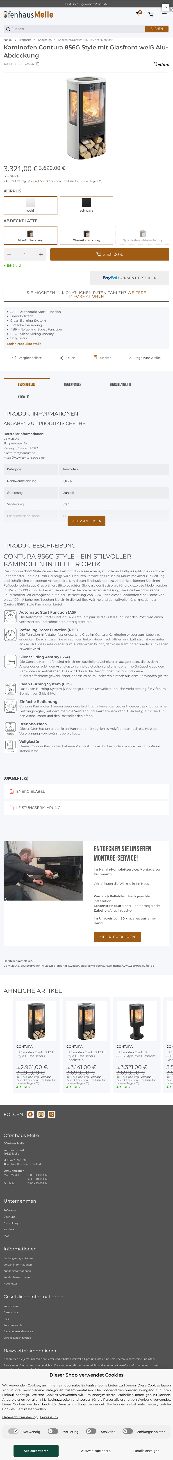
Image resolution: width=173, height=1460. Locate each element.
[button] (36, 1021)
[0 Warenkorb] (151, 14)
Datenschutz (11, 1312)
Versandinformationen (18, 1264)
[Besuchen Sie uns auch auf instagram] (41, 1114)
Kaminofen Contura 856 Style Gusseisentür (35, 1054)
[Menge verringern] (9, 254)
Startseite (25, 40)
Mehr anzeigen (86, 521)
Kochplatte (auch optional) (81, 527)
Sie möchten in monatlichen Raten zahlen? (86, 294)
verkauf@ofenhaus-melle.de (24, 1164)
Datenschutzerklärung (68, 1365)
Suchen (157, 29)
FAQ (6, 1236)
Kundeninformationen (17, 1271)
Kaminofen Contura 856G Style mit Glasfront (85, 40)
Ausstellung (11, 1223)
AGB (6, 1319)
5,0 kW (67, 481)
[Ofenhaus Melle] (28, 14)
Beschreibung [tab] (26, 384)
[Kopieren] (37, 64)
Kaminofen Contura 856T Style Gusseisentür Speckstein (86, 1056)
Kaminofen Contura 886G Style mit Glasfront (136, 1054)
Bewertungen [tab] (72, 384)
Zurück (8, 40)
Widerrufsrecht (13, 1325)
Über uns (9, 1217)
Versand (33, 181)
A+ (64, 516)
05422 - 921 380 (16, 1160)
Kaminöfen (45, 40)
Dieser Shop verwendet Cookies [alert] (86, 1375)
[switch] (13, 1431)
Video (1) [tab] (23, 397)
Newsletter (10, 1283)
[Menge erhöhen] (40, 254)
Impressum (11, 1306)
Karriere (9, 1229)
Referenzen (11, 1210)
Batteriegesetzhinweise (18, 1331)
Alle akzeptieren (36, 1451)
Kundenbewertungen (17, 1277)
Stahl (66, 504)
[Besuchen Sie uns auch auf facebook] (30, 1114)
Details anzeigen (146, 1451)
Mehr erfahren (117, 937)
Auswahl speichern (96, 1451)
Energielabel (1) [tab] (120, 384)
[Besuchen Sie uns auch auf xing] (51, 1114)
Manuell (68, 492)
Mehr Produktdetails (24, 344)
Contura (24, 1046)
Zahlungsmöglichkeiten (18, 1258)
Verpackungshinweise (17, 1338)
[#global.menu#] (164, 14)
